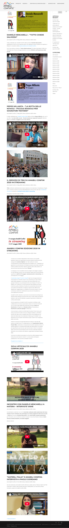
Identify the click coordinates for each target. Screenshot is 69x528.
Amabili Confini (12, 39)
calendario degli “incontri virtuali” (20, 278)
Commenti (55, 58)
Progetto (18, 3)
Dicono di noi (51, 3)
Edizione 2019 (29, 409)
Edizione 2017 (56, 63)
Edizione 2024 (56, 77)
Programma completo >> (17, 341)
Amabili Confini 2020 (22, 116)
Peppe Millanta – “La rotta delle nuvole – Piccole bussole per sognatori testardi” (24, 108)
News (12, 7)
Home (12, 3)
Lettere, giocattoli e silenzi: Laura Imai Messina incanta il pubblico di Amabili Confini (57, 37)
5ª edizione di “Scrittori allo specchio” (56, 43)
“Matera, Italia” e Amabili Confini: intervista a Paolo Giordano (24, 478)
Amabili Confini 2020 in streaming (26, 191)
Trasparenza (14, 526)
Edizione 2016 (56, 61)
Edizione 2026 (56, 81)
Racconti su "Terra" (57, 87)
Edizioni (25, 3)
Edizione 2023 (56, 75)
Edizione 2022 (56, 73)
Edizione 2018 (56, 65)
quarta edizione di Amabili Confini (27, 46)
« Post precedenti (11, 518)
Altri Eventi (55, 54)
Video (34, 39)
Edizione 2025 (56, 79)
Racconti (55, 85)
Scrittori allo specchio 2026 (37, 3)
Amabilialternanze (57, 56)
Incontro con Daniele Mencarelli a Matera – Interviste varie (25, 405)
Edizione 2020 (29, 39)
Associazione (60, 3)
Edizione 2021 (56, 71)
